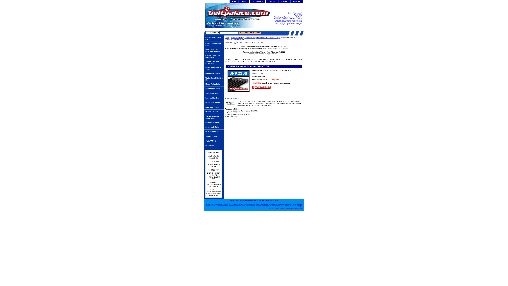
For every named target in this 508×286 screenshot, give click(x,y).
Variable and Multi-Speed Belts (212, 117)
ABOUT (244, 1)
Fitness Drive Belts (212, 73)
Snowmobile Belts (212, 127)
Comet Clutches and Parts (213, 44)
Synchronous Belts (212, 89)
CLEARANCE (210, 141)
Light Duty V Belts (212, 107)
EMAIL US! (298, 15)
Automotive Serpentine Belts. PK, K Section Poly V (262, 38)
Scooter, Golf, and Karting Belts (212, 62)
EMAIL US (272, 1)
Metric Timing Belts (212, 84)
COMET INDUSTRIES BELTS (213, 39)
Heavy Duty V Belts (212, 103)
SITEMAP (284, 1)
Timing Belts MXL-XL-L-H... (214, 79)
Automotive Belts (237, 38)
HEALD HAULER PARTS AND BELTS (212, 50)
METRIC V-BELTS (211, 112)
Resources (209, 146)
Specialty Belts (211, 136)
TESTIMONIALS (258, 1)
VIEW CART (297, 1)
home (234, 1)
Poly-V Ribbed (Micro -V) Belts (213, 68)
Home (227, 38)
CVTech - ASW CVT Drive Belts (212, 56)
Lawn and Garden (212, 98)
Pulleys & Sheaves (212, 122)
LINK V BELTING (211, 132)
